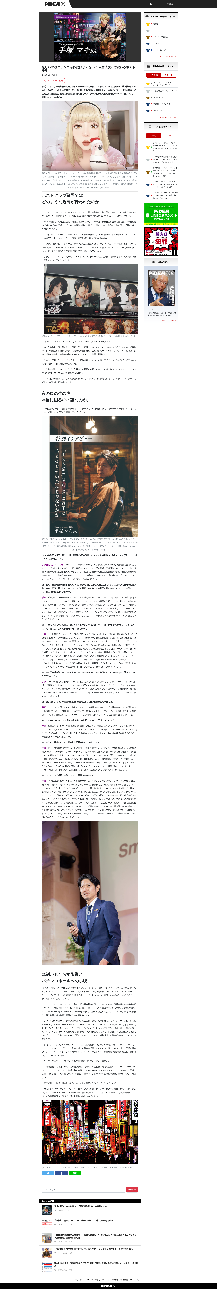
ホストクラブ (50, 1167)
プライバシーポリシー (94, 1280)
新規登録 (170, 4)
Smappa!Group (127, 1167)
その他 (54, 75)
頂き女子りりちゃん (70, 1167)
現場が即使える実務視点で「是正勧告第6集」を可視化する (80, 1206)
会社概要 (124, 1280)
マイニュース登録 (55, 81)
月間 (169, 135)
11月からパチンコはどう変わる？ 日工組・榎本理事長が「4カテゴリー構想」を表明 (165, 184)
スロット (169, 75)
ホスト (59, 1167)
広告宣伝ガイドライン (88, 1167)
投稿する (132, 1189)
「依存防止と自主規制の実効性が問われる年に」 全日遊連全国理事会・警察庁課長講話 (93, 1249)
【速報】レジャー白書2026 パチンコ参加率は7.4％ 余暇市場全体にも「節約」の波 (165, 195)
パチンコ (154, 75)
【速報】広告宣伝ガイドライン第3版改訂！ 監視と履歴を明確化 (83, 1220)
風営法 (110, 1167)
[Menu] (42, 4)
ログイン (159, 4)
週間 (154, 135)
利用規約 (79, 1280)
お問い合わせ (112, 1280)
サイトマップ (136, 1280)
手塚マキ (117, 1167)
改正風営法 (102, 1167)
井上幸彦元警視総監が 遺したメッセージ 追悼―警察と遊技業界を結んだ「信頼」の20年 (165, 159)
